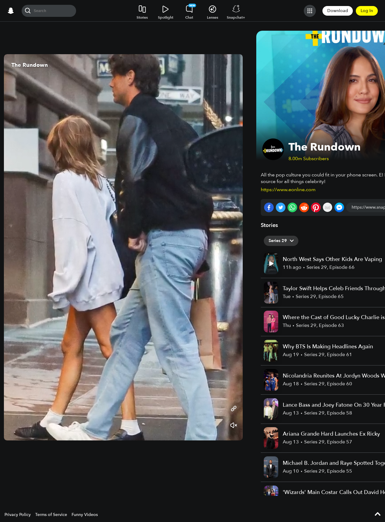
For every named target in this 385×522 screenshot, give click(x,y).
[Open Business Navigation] (310, 11)
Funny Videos (85, 514)
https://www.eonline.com (288, 189)
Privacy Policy (18, 514)
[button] (14, 247)
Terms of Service (51, 514)
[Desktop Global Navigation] (10, 10)
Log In (367, 11)
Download (337, 11)
